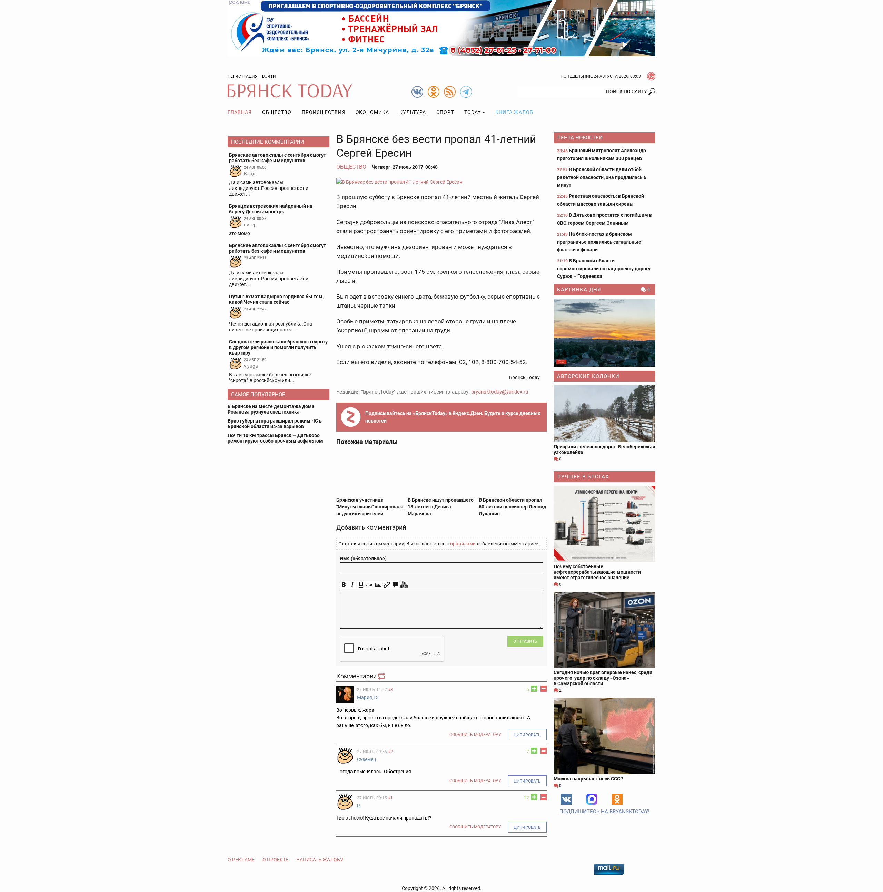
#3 (390, 689)
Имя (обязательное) (363, 558)
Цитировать (527, 735)
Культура (412, 112)
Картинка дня (579, 290)
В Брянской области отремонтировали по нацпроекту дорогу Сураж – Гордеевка (604, 268)
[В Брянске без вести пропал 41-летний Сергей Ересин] (441, 182)
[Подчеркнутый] (361, 585)
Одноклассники (617, 799)
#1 (390, 798)
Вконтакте (566, 799)
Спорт (445, 112)
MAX (591, 799)
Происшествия (323, 112)
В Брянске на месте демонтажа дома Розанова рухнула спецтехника (271, 409)
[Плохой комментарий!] (543, 689)
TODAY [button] (472, 112)
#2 (390, 751)
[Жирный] (344, 585)
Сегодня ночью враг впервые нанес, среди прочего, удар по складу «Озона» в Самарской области (603, 678)
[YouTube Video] (404, 585)
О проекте (275, 859)
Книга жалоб (514, 112)
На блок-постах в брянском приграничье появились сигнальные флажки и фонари (599, 241)
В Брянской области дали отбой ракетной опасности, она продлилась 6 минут (601, 177)
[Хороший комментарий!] (534, 689)
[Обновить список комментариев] (382, 676)
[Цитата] (395, 585)
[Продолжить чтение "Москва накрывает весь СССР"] (604, 736)
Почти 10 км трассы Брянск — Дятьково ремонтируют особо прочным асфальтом (275, 438)
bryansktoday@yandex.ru (499, 392)
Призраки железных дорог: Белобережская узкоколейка (604, 449)
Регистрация (243, 76)
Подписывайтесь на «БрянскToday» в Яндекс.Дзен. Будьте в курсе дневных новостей (452, 417)
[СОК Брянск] (441, 27)
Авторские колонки (588, 376)
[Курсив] (352, 585)
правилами (463, 543)
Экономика (372, 112)
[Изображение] (378, 585)
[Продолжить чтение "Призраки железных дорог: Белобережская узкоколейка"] (604, 413)
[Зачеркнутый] (370, 585)
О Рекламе (241, 859)
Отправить (525, 641)
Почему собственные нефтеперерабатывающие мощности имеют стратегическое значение (597, 572)
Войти (269, 76)
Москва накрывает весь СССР (588, 779)
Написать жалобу (319, 859)
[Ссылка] (387, 585)
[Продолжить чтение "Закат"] (604, 333)
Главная (240, 112)
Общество (276, 112)
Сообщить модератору (475, 734)
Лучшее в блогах (583, 477)
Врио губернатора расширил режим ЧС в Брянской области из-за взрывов (275, 423)
